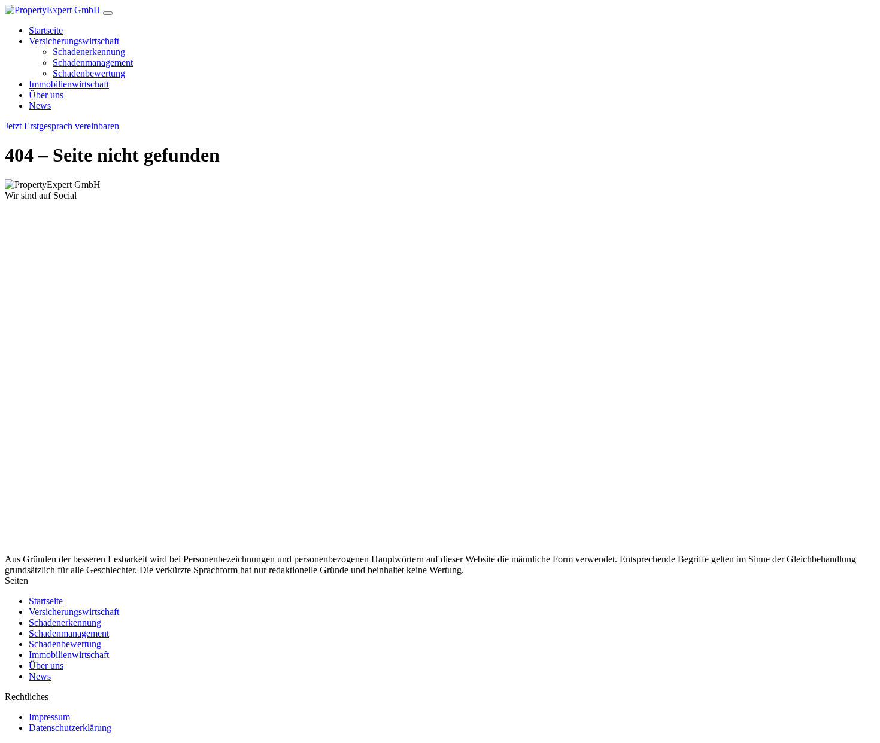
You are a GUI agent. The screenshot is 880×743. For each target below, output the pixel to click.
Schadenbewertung (89, 73)
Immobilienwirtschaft (69, 84)
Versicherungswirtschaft (74, 41)
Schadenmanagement (93, 62)
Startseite (46, 30)
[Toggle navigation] (108, 13)
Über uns (46, 95)
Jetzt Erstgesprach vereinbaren (62, 126)
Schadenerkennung (89, 52)
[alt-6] (181, 548)
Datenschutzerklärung (70, 728)
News (40, 106)
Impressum (49, 717)
